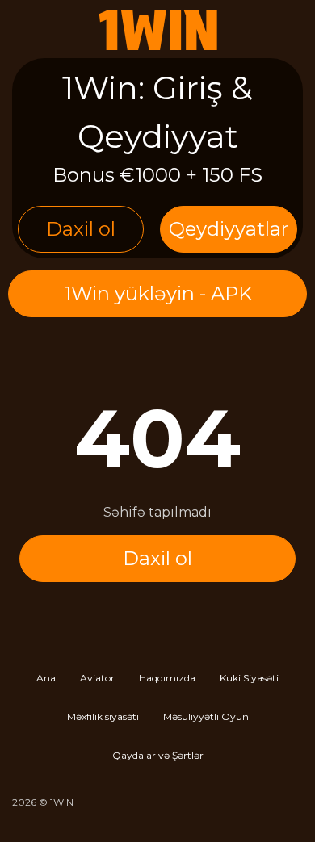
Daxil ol (81, 229)
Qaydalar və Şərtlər (158, 755)
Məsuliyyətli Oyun (206, 716)
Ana (46, 678)
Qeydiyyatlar (228, 229)
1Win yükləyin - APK (158, 293)
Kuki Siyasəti (249, 678)
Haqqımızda (167, 678)
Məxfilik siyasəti (103, 716)
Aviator (97, 678)
